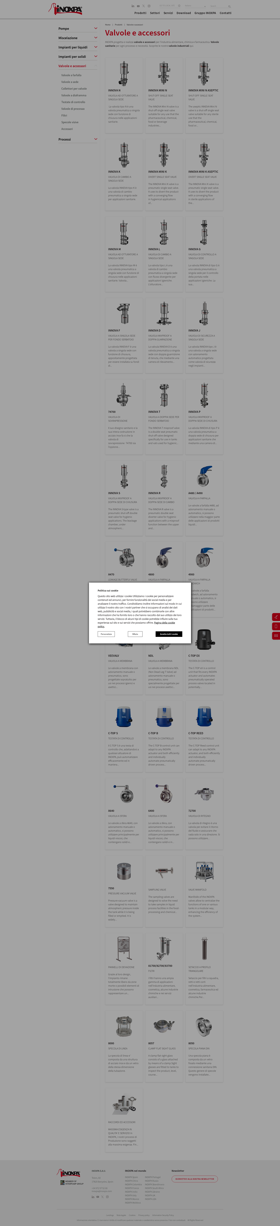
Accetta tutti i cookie (169, 634)
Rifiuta (135, 634)
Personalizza (106, 634)
